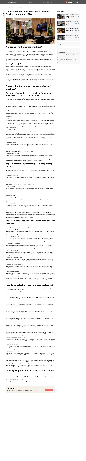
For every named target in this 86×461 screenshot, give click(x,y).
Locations (31, 2)
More (51, 2)
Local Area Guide (62, 52)
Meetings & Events (45, 2)
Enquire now (48, 389)
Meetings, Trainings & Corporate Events (66, 49)
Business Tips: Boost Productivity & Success (67, 59)
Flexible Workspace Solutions (64, 57)
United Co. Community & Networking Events (67, 54)
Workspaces (37, 2)
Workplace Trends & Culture (64, 62)
